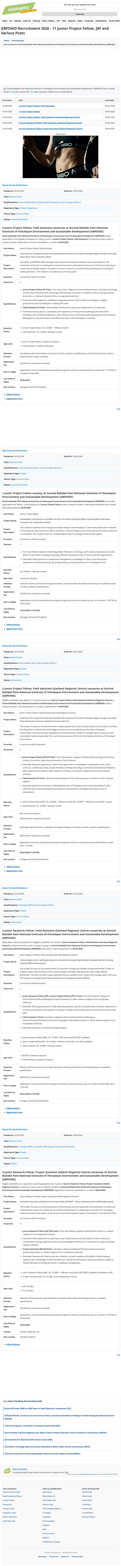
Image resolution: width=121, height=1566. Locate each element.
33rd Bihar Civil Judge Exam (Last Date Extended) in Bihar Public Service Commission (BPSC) (47, 1446)
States (79, 21)
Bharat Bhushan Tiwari (88, 1474)
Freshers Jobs (8, 1509)
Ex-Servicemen (49, 1534)
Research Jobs (16, 196)
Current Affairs (115, 21)
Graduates (47, 1517)
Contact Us (53, 1557)
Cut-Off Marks (87, 1513)
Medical (46, 1538)
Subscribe (80, 14)
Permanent (7, 1504)
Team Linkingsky (20, 1469)
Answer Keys (87, 1509)
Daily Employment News (12, 1496)
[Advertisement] (60, 66)
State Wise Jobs (9, 1521)
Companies (88, 21)
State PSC (27, 21)
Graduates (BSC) (25, 905)
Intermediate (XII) (49, 1500)
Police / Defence (48, 21)
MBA (44, 1529)
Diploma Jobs (48, 1504)
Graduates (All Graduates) (47, 202)
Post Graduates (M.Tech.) (51, 468)
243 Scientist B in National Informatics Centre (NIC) (28, 1439)
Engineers (46, 1525)
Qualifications (101, 21)
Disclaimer (42, 1557)
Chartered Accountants (51, 1542)
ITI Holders (47, 1513)
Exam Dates (87, 1500)
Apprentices (47, 1492)
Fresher (23, 208)
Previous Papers (88, 1517)
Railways (17, 21)
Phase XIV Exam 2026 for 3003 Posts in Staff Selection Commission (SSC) (37, 1408)
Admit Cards (87, 1496)
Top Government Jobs (11, 1492)
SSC (10, 21)
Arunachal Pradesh (19, 219)
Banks (4, 21)
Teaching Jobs (17, 40)
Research (72, 21)
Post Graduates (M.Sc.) (70, 202)
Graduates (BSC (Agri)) (44, 1146)
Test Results (87, 1492)
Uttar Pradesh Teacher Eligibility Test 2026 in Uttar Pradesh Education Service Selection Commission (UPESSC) (55, 1432)
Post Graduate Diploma (52, 1509)
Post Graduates (49, 1521)
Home (6, 40)
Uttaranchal (16, 680)
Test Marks (86, 1504)
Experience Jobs (9, 1513)
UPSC (64, 21)
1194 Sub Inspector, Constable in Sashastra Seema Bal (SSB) (32, 1425)
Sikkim (14, 1163)
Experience (32, 208)
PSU (58, 21)
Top (118, 409)
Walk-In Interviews (10, 1517)
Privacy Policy (77, 1557)
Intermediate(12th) (26, 202)
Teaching (36, 21)
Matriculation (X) (49, 1496)
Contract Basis (22, 213)
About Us (65, 1557)
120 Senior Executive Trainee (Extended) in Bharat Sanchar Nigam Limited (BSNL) (42, 1453)
